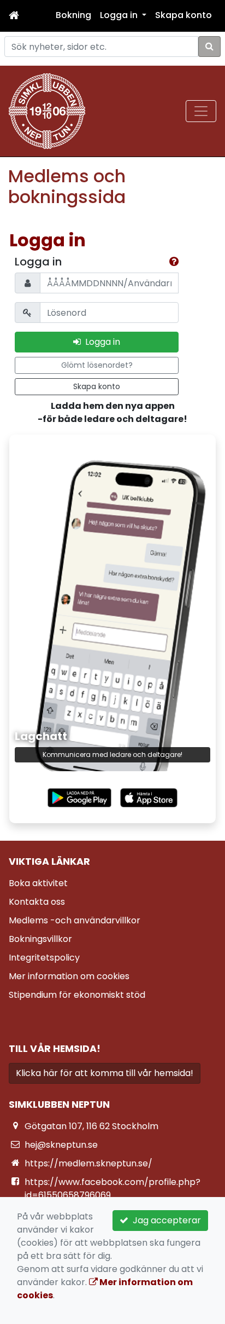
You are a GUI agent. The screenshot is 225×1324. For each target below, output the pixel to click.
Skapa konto (183, 15)
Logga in (100, 342)
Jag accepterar (164, 1220)
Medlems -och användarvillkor (74, 920)
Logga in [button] (120, 15)
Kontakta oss (37, 901)
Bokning (73, 15)
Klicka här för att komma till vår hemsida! (104, 1073)
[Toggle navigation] (201, 111)
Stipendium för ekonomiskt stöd (77, 994)
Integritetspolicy (44, 957)
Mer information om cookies (69, 976)
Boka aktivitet (38, 883)
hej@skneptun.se (61, 1144)
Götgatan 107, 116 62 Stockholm (91, 1126)
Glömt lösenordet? (97, 365)
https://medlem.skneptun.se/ (88, 1163)
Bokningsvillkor (40, 939)
